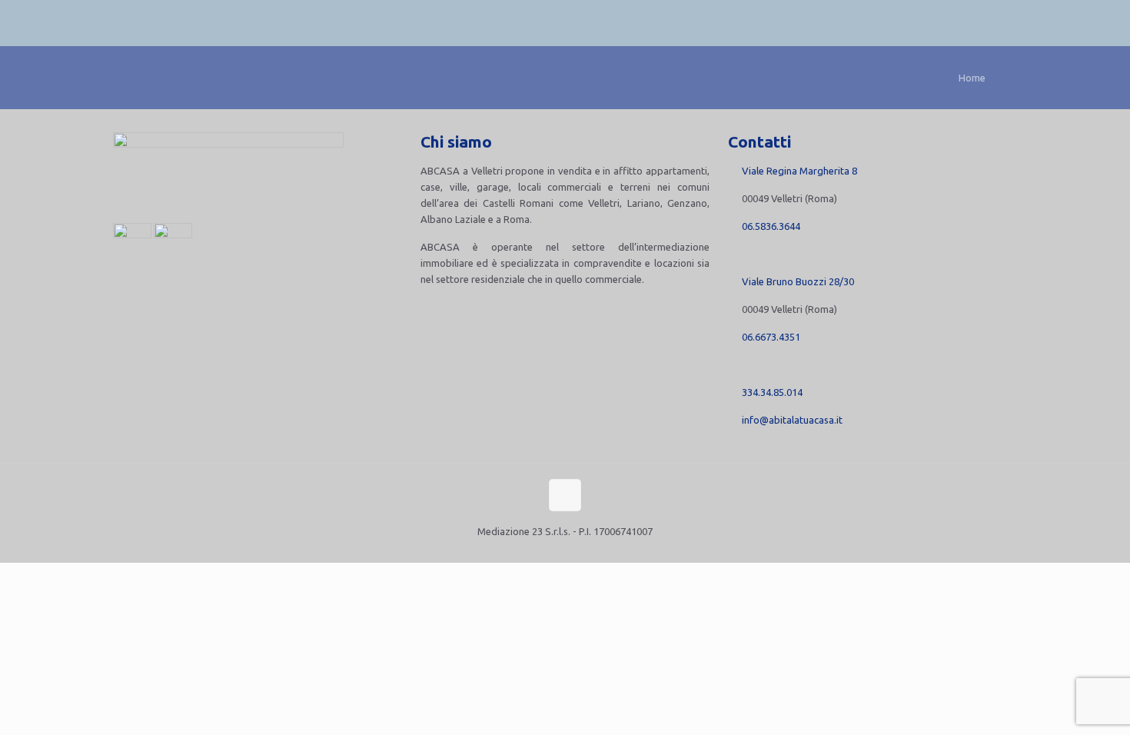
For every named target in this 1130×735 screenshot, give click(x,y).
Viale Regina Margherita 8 (799, 170)
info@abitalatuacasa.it (792, 419)
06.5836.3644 (771, 226)
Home (972, 77)
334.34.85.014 (772, 392)
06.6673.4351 (771, 336)
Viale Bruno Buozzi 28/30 (798, 281)
